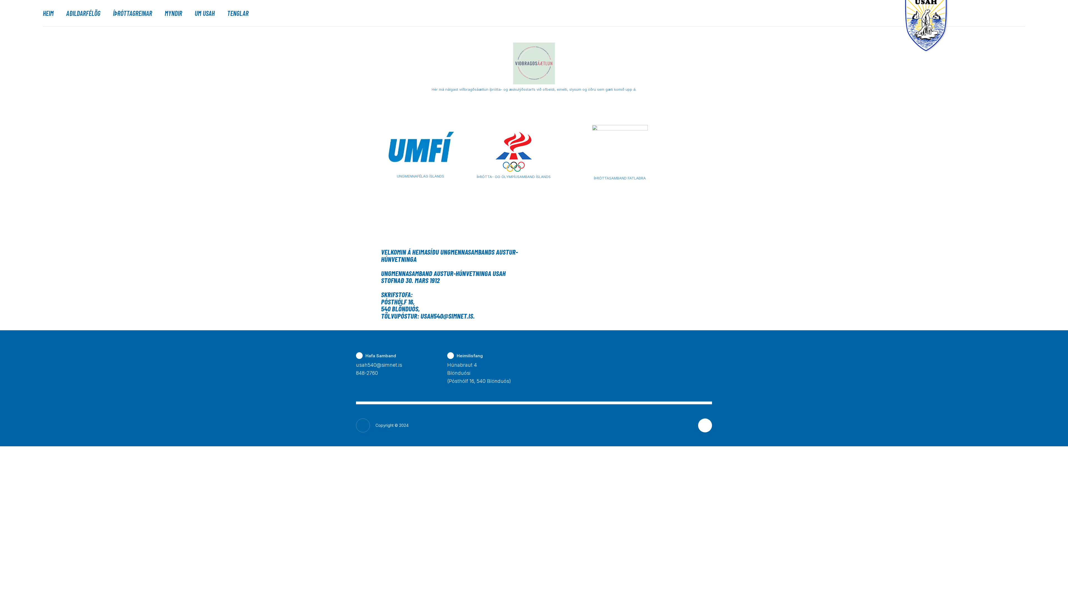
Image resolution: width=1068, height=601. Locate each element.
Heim (48, 13)
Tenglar (238, 13)
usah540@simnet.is (379, 365)
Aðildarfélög (83, 13)
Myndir (173, 13)
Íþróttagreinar (132, 13)
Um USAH (205, 13)
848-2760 (367, 373)
